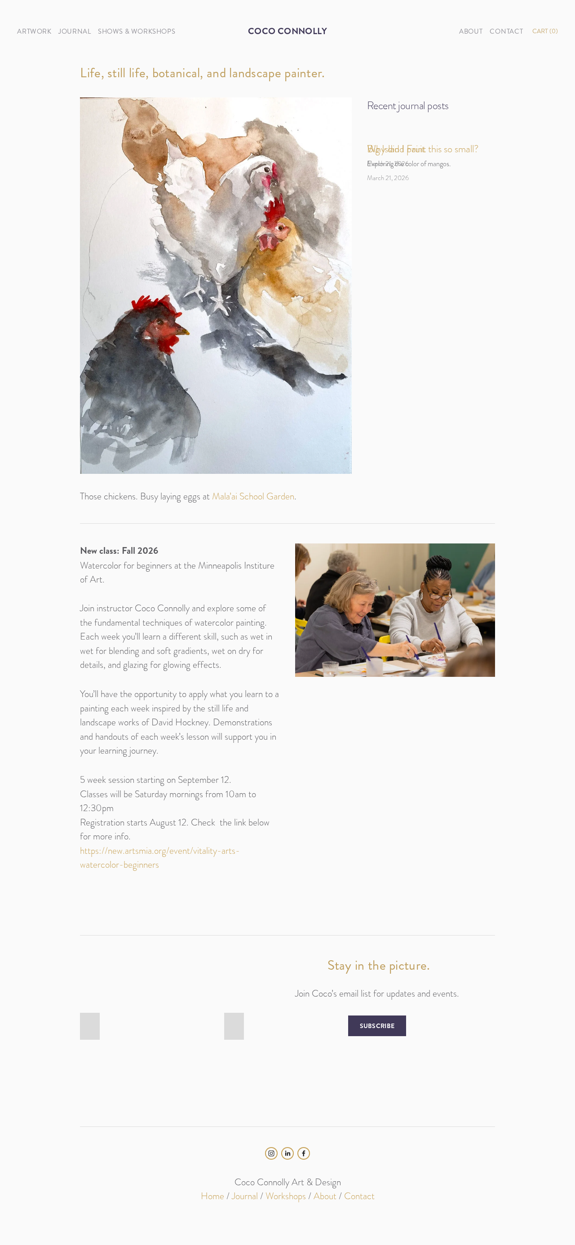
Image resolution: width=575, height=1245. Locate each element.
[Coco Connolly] (271, 1153)
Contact (359, 1195)
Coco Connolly (287, 31)
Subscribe (377, 1025)
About (325, 1195)
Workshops (285, 1195)
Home (212, 1195)
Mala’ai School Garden (253, 496)
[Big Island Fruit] (409, 133)
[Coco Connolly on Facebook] (303, 1153)
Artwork (34, 31)
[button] (90, 1026)
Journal (245, 1195)
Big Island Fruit (396, 149)
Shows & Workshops (136, 31)
